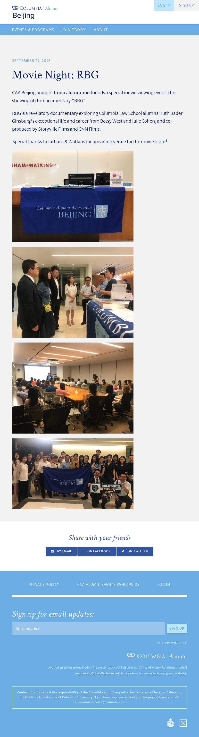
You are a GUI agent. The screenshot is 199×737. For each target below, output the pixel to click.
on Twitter (138, 551)
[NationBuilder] (173, 722)
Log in (164, 5)
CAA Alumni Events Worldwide (108, 584)
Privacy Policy (44, 584)
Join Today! (74, 30)
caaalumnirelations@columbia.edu (97, 673)
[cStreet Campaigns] (183, 722)
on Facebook (99, 551)
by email (64, 551)
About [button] (101, 30)
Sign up (186, 5)
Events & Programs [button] (33, 30)
